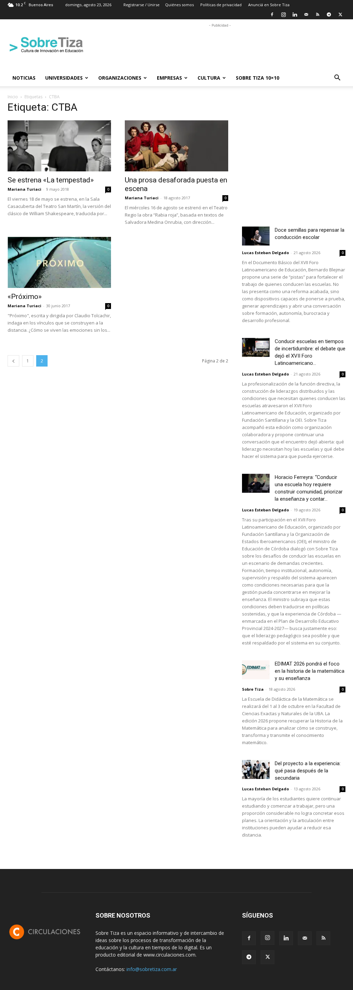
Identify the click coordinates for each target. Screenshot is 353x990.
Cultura (209, 77)
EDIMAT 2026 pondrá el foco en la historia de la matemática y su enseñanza (309, 671)
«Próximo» (25, 296)
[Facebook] (272, 14)
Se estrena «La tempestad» (51, 180)
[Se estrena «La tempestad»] (59, 145)
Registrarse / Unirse (141, 4)
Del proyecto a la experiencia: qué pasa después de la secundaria (308, 770)
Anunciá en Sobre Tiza (269, 4)
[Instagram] (283, 14)
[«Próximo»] (59, 262)
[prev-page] (13, 361)
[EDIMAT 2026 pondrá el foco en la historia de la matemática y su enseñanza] (256, 669)
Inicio (13, 97)
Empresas (169, 77)
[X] (340, 14)
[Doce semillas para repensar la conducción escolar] (256, 236)
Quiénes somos (179, 4)
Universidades (64, 77)
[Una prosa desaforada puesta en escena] (176, 145)
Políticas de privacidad (221, 4)
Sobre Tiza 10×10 (257, 77)
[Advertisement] (220, 44)
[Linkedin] (295, 14)
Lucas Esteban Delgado (265, 252)
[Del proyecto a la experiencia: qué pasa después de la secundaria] (256, 769)
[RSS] (317, 14)
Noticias (24, 77)
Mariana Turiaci (24, 189)
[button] (337, 78)
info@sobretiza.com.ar (152, 969)
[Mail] (306, 14)
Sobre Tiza (253, 689)
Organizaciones (119, 77)
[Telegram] (329, 14)
